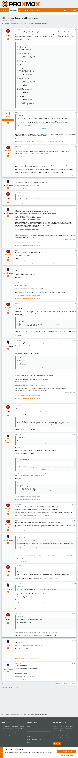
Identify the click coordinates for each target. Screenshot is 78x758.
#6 (75, 208)
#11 (75, 406)
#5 (75, 193)
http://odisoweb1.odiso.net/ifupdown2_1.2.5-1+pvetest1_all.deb (30, 346)
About (28, 742)
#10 (75, 340)
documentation (59, 141)
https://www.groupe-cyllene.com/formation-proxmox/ (27, 188)
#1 (75, 29)
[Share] (73, 30)
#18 (75, 613)
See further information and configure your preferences (18, 755)
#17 (75, 583)
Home (29, 726)
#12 (75, 434)
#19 (75, 640)
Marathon (5, 20)
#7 (75, 250)
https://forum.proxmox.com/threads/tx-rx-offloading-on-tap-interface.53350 (34, 515)
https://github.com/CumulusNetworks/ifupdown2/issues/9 (29, 475)
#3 (75, 146)
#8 (75, 268)
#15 (75, 535)
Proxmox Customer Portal (34, 739)
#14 (75, 520)
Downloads (30, 736)
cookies (15, 752)
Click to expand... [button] (45, 128)
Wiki (28, 733)
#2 (75, 112)
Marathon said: (20, 115)
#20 (75, 663)
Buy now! (57, 743)
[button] (29, 10)
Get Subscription (31, 730)
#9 (75, 303)
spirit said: (19, 195)
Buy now (48, 141)
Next (9, 26)
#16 (75, 566)
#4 (75, 180)
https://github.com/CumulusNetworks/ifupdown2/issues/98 (29, 645)
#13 (75, 504)
